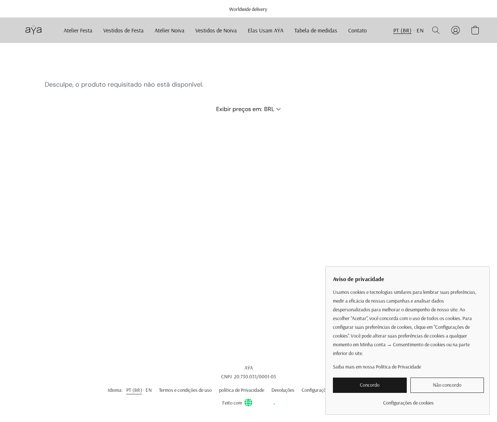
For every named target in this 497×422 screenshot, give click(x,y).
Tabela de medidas (315, 30)
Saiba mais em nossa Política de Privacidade (377, 366)
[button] (33, 30)
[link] (408, 400)
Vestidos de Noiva (216, 30)
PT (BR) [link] (134, 390)
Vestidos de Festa (123, 30)
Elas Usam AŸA (265, 30)
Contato (357, 30)
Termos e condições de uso (185, 390)
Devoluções (282, 390)
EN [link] (149, 390)
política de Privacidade (241, 390)
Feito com (232, 402)
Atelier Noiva (169, 30)
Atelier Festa (78, 30)
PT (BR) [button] (402, 30)
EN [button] (420, 30)
